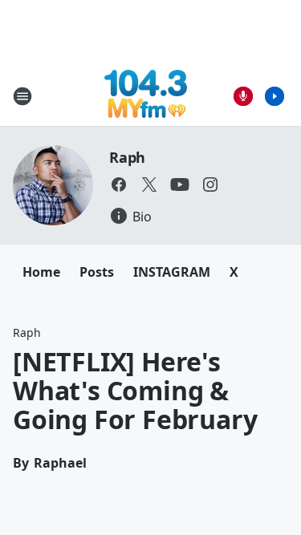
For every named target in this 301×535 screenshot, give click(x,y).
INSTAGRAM (171, 272)
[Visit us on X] (149, 184)
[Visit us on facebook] (118, 184)
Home (41, 272)
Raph (127, 157)
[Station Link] (145, 96)
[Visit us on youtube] (179, 184)
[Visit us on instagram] (210, 184)
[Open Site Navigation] (22, 96)
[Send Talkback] (243, 96)
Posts (96, 272)
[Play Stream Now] (274, 96)
